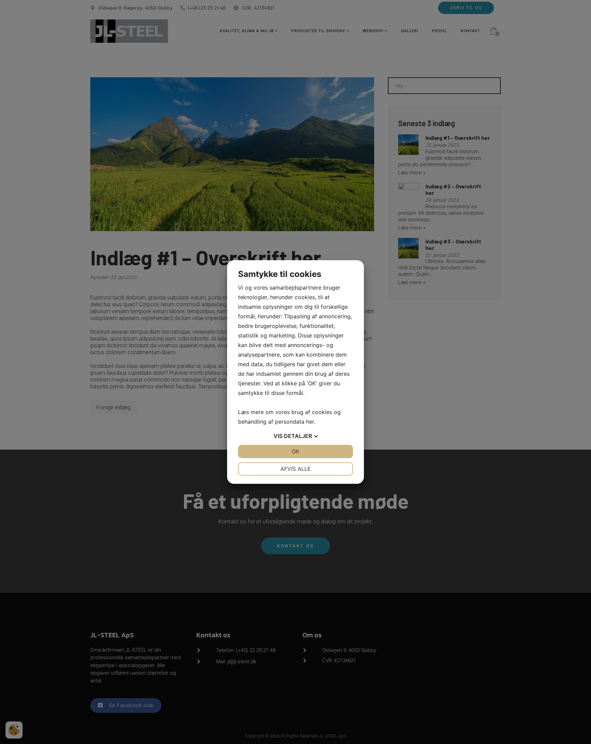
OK (295, 451)
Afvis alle (295, 468)
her (310, 421)
